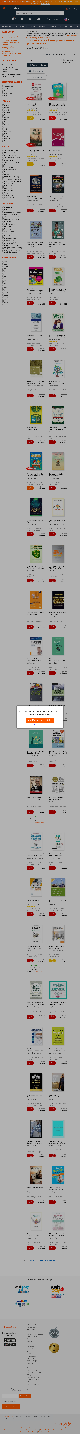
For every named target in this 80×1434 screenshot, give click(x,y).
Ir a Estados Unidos (40, 720)
